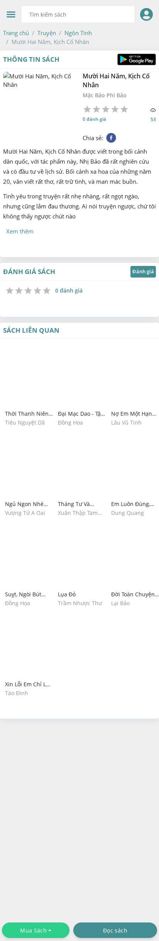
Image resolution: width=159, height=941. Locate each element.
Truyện (46, 33)
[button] (16, 33)
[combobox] (78, 14)
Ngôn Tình (78, 33)
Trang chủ (16, 33)
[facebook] (111, 138)
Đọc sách (115, 930)
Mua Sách (33, 930)
